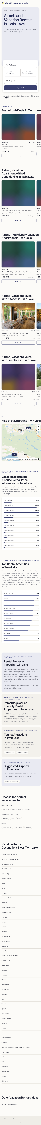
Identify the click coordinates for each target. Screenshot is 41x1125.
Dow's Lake (5, 1052)
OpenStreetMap (33, 459)
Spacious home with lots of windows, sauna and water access (21, 333)
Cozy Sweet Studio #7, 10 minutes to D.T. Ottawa (17, 211)
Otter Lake (5, 975)
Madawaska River (7, 864)
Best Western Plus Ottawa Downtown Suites (16, 1047)
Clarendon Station (7, 898)
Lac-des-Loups (6, 936)
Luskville (4, 951)
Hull (3, 1062)
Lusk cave (5, 946)
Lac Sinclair (5, 989)
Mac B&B (4, 144)
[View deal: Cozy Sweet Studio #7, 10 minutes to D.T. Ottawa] (18, 193)
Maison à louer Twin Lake (9, 1104)
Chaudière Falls (6, 1037)
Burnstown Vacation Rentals (10, 859)
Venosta (4, 1004)
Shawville (4, 902)
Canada (11, 10)
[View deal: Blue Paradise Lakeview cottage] (18, 377)
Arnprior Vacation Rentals (9, 854)
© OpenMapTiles (19, 459)
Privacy (4, 1122)
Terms (8, 1122)
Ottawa (4, 1076)
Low (3, 999)
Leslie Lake (5, 965)
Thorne (4, 980)
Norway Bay (5, 874)
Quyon (4, 922)
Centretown (5, 1033)
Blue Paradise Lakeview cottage (12, 394)
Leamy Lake (5, 1071)
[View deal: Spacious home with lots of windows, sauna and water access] (18, 316)
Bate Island (5, 1013)
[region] (21, 442)
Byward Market (6, 1018)
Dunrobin (4, 917)
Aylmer (4, 1009)
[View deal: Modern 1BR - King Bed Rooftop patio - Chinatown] (18, 254)
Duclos (4, 927)
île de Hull (5, 1066)
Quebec (17, 10)
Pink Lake (5, 1081)
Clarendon (5, 893)
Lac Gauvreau (6, 941)
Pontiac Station (6, 878)
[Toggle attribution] (39, 459)
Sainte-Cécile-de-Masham (10, 955)
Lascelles (4, 994)
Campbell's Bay (6, 960)
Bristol (3, 883)
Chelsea (4, 1042)
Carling (4, 1028)
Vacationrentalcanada (16, 3)
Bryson (4, 888)
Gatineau (4, 1057)
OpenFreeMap (10, 459)
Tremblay (4, 1023)
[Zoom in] (38, 426)
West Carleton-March (8, 907)
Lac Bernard (5, 984)
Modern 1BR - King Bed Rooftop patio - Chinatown (17, 272)
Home (5, 10)
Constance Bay (6, 912)
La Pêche (4, 931)
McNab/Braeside (7, 869)
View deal (18, 156)
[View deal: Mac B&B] (18, 127)
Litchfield (4, 970)
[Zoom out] (38, 429)
